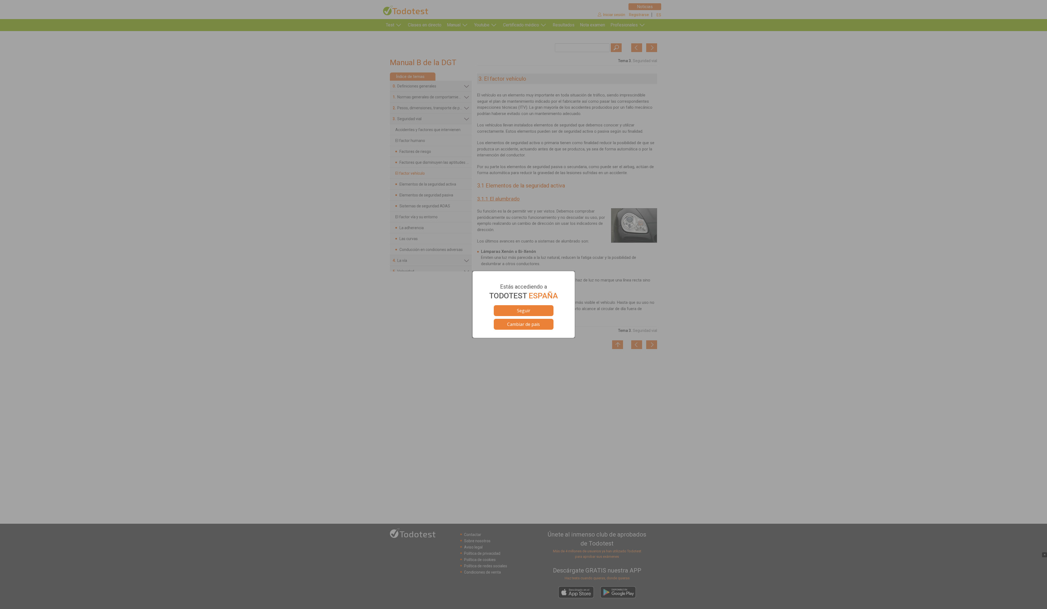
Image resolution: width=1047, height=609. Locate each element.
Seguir (523, 311)
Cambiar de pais (523, 324)
